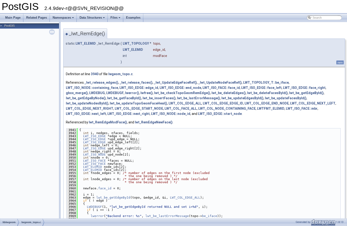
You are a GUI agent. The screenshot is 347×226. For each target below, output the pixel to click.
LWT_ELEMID (86, 43)
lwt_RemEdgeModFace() (108, 122)
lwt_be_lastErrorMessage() (198, 98)
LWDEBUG (97, 93)
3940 (94, 74)
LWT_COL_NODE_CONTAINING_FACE (227, 108)
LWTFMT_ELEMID (270, 108)
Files (115, 19)
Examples (133, 17)
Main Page (13, 17)
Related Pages (36, 17)
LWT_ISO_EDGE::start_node (220, 114)
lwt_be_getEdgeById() (306, 93)
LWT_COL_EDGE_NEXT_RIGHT (89, 108)
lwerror (97, 216)
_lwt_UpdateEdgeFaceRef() (175, 82)
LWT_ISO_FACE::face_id (221, 88)
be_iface (209, 216)
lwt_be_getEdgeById (113, 197)
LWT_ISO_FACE (94, 160)
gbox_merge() (77, 93)
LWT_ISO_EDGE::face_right (304, 88)
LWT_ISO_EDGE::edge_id (138, 88)
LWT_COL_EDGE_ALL (185, 103)
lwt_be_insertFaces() (159, 98)
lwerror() (132, 93)
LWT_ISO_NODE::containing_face (92, 88)
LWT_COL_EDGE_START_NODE (139, 108)
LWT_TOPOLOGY (136, 43)
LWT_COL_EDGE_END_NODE (267, 103)
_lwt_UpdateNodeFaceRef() (220, 82)
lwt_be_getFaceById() (124, 98)
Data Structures (93, 19)
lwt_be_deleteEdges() (229, 93)
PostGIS (9, 25)
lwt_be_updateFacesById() (285, 98)
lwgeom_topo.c (120, 74)
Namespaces (64, 19)
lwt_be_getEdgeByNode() (86, 98)
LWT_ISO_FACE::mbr (301, 108)
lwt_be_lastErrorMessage (167, 216)
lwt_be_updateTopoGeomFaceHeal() (138, 103)
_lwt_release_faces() (136, 82)
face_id (104, 188)
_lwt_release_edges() (101, 82)
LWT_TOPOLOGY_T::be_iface (266, 82)
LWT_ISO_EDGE (94, 136)
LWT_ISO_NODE (94, 154)
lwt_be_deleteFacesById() (267, 93)
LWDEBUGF (115, 93)
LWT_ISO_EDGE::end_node (180, 88)
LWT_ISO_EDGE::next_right (128, 114)
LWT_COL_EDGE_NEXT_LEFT (312, 103)
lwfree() (146, 93)
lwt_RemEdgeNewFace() (154, 122)
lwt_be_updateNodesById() (87, 103)
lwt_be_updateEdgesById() (242, 98)
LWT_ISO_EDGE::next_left (86, 114)
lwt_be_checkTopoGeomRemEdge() (182, 93)
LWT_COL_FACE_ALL (181, 108)
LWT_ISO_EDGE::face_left (261, 88)
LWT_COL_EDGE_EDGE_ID (223, 103)
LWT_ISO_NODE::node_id (170, 114)
